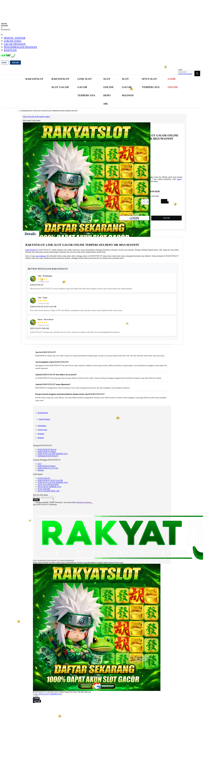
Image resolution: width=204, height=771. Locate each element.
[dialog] (102, 707)
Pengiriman (42, 426)
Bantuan (10, 50)
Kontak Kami (43, 413)
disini (179, 179)
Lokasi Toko (12, 40)
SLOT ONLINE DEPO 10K (49, 491)
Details (30, 234)
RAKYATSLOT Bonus (46, 466)
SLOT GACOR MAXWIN (48, 485)
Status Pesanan (44, 419)
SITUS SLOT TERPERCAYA (49, 487)
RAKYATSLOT (31, 250)
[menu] (102, 91)
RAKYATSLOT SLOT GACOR (50, 480)
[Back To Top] (34, 702)
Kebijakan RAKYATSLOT (48, 456)
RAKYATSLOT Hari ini (47, 449)
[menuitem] (34, 79)
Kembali (41, 434)
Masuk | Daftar (14, 37)
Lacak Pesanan (15, 43)
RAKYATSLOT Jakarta (47, 452)
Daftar (15, 62)
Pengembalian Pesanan (20, 46)
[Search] (197, 73)
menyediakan (41, 256)
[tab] (30, 234)
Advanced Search (185, 74)
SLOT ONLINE (44, 489)
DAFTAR (165, 202)
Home (21, 111)
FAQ (39, 464)
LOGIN (164, 200)
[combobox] (189, 72)
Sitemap (41, 470)
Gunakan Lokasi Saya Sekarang (13, 711)
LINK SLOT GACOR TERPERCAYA (53, 454)
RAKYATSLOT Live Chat (48, 468)
